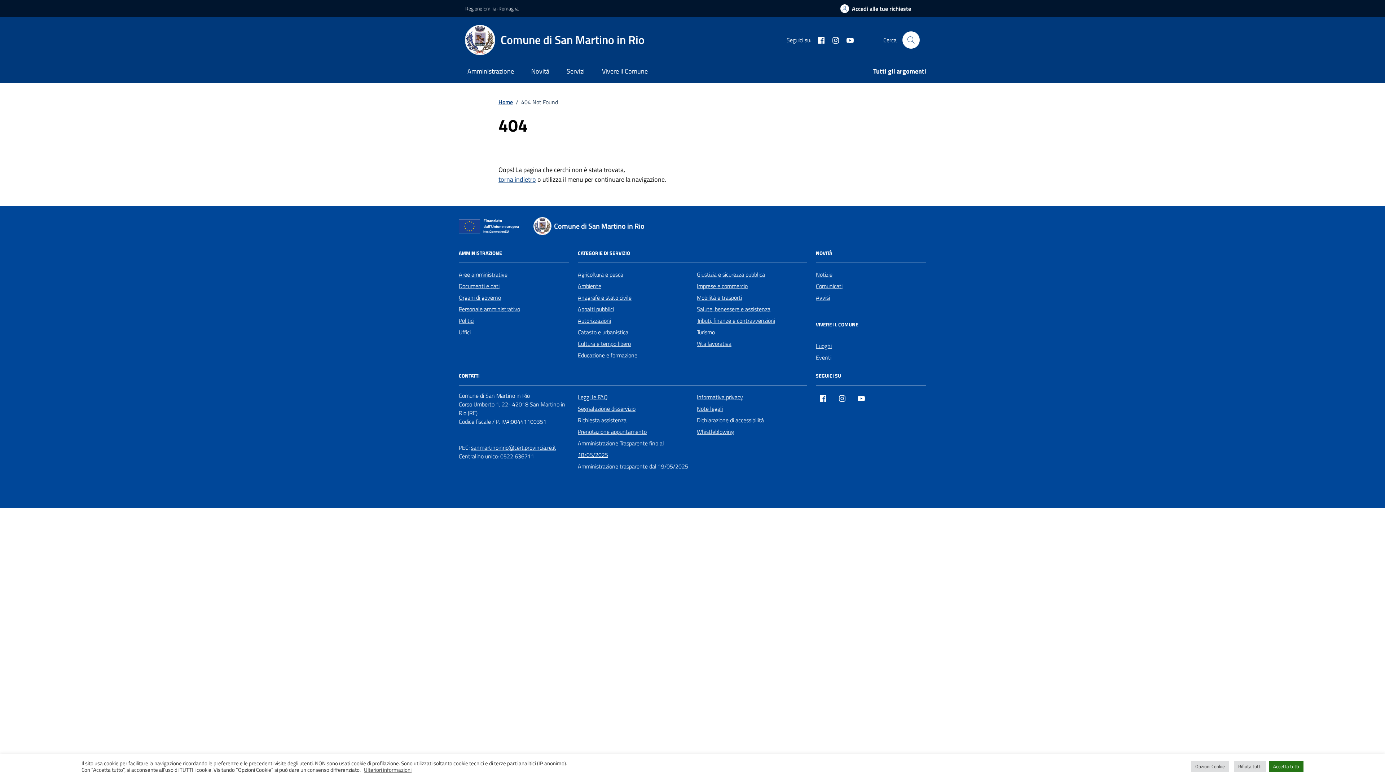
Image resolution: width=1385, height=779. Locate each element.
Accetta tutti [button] (1286, 766)
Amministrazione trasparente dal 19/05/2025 (633, 466)
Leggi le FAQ (593, 397)
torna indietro (517, 179)
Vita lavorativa (714, 343)
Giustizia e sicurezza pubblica (731, 274)
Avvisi (823, 297)
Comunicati (829, 286)
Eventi (823, 357)
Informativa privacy (720, 397)
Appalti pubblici (596, 309)
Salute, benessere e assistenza (733, 309)
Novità (540, 71)
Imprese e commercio (722, 286)
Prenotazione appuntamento (612, 431)
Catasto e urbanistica (603, 332)
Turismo (706, 332)
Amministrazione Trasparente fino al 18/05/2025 (621, 449)
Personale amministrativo (489, 309)
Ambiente (589, 286)
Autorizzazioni (594, 320)
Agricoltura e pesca (600, 274)
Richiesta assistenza (602, 420)
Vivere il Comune (625, 71)
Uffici (465, 332)
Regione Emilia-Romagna (492, 8)
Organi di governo (480, 297)
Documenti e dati (479, 286)
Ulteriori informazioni (388, 770)
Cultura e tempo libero (604, 343)
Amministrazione (490, 71)
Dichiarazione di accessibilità (730, 420)
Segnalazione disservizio (607, 408)
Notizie (824, 274)
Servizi (576, 71)
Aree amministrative (483, 274)
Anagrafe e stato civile (605, 297)
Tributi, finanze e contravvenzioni (736, 320)
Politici (466, 320)
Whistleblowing (715, 431)
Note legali (710, 408)
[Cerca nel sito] (911, 40)
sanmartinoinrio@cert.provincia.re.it (513, 447)
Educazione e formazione (607, 355)
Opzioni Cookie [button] (1210, 766)
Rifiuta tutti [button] (1250, 766)
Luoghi (824, 346)
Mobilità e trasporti (719, 297)
